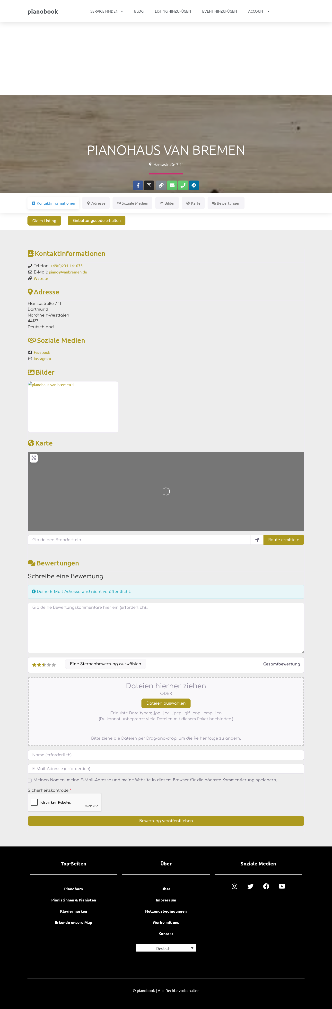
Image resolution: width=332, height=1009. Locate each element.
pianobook (42, 11)
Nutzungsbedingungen (166, 911)
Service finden (104, 11)
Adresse (46, 292)
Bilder (44, 372)
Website (41, 278)
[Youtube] (282, 886)
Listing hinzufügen (173, 11)
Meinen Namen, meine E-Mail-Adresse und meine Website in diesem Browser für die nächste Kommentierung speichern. (155, 780)
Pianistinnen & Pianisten (73, 899)
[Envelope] (172, 185)
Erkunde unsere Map (73, 922)
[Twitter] (250, 886)
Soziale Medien (61, 340)
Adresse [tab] (98, 202)
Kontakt (165, 933)
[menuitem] (166, 948)
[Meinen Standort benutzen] (257, 540)
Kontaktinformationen (70, 253)
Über (165, 888)
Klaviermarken (73, 911)
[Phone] (183, 185)
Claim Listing (44, 220)
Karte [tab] (196, 202)
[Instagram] (149, 185)
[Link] (161, 185)
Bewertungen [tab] (228, 202)
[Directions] (194, 185)
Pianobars (73, 888)
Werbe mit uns (166, 922)
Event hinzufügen (219, 11)
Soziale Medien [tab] (135, 202)
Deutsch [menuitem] (163, 948)
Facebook (42, 352)
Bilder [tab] (170, 202)
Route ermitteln (283, 540)
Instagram (42, 358)
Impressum (166, 899)
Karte (44, 443)
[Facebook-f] (138, 185)
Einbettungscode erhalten (96, 220)
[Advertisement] (166, 59)
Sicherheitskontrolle (49, 790)
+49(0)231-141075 (67, 265)
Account (256, 11)
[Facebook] (266, 886)
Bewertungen (57, 563)
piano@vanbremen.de (68, 271)
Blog (139, 11)
